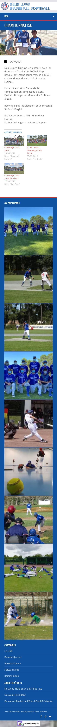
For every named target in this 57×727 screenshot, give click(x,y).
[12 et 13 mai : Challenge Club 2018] (37, 140)
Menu (6, 16)
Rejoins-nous (11, 676)
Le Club (8, 651)
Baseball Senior (12, 663)
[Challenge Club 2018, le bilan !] (14, 168)
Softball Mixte (11, 669)
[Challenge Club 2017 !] (14, 140)
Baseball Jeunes (12, 657)
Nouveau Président (15, 695)
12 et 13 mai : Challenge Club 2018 (34, 150)
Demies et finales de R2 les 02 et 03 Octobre (28, 701)
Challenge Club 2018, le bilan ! (11, 177)
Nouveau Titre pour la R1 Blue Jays (23, 688)
